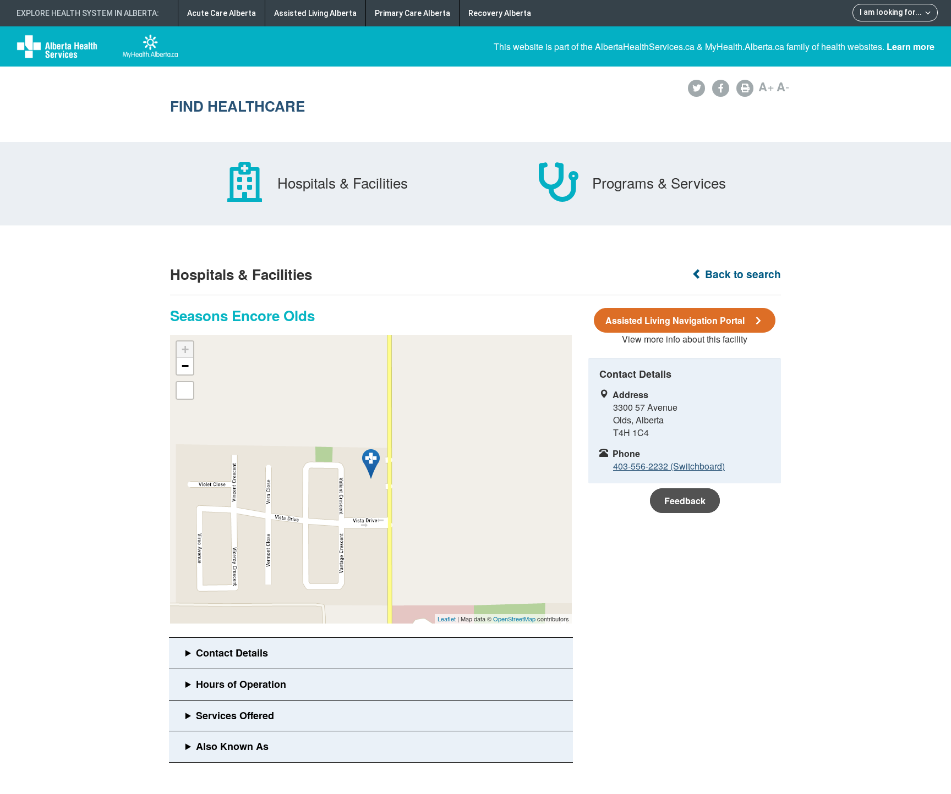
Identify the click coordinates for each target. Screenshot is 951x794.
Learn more (910, 46)
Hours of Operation (241, 684)
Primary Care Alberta (412, 13)
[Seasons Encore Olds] (371, 464)
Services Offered (235, 715)
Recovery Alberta (499, 13)
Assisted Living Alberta (315, 13)
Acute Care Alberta (221, 13)
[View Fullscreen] (185, 390)
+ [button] (185, 349)
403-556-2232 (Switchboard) (669, 466)
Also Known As (232, 746)
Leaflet (447, 618)
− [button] (185, 366)
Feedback (685, 500)
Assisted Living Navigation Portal (675, 320)
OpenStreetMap (514, 618)
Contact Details (232, 653)
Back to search (741, 274)
